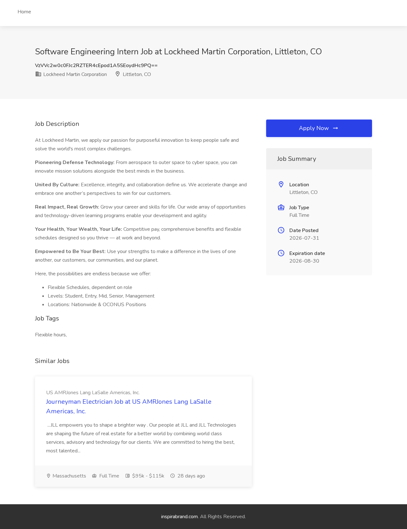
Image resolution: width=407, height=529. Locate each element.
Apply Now (314, 128)
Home (24, 11)
